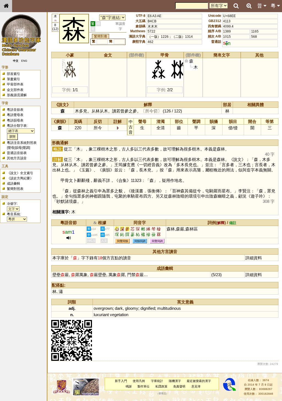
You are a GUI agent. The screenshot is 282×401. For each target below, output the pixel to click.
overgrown (103, 308)
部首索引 (13, 74)
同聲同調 (157, 241)
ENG (24, 60)
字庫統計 (157, 381)
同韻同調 (139, 241)
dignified (147, 308)
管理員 (162, 393)
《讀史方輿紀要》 (20, 178)
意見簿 (195, 386)
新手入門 (121, 381)
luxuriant (101, 314)
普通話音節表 (17, 153)
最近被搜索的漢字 (199, 381)
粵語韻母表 (15, 120)
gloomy (131, 308)
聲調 (26, 148)
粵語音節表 (15, 110)
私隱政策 (161, 386)
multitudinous (169, 308)
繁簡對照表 (15, 189)
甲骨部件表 (15, 84)
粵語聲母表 (15, 115)
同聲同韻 (122, 241)
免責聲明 (179, 386)
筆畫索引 (13, 79)
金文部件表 (15, 90)
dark (119, 308)
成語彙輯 (13, 183)
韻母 (18, 148)
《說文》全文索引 (20, 173)
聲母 (11, 148)
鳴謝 (129, 386)
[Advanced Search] (249, 6)
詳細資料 (253, 257)
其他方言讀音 (17, 158)
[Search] (236, 6)
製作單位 (143, 386)
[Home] (6, 6)
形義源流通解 (17, 95)
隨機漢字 (175, 381)
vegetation (119, 314)
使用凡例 (139, 381)
